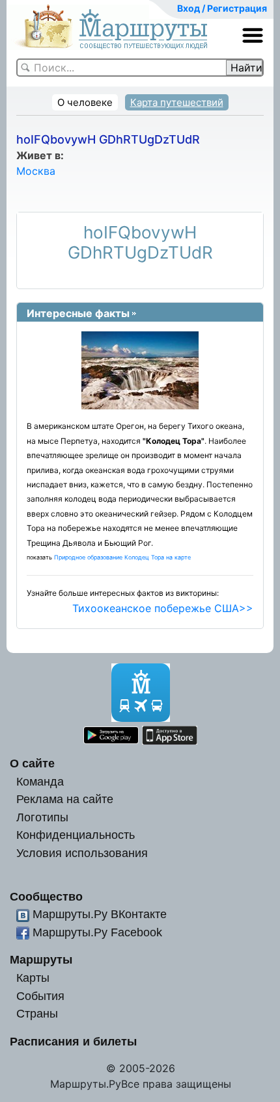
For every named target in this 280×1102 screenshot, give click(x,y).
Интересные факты (78, 313)
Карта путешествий (176, 102)
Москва (35, 170)
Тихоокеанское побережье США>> (162, 608)
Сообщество (46, 896)
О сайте (32, 763)
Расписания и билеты (73, 1041)
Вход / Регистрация (222, 8)
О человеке (85, 102)
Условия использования (82, 853)
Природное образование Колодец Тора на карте (122, 557)
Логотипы (42, 817)
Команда (40, 781)
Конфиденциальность (75, 834)
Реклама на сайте (64, 799)
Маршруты (41, 959)
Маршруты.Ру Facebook (97, 932)
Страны (37, 1013)
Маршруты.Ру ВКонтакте (100, 914)
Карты (32, 977)
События (40, 996)
